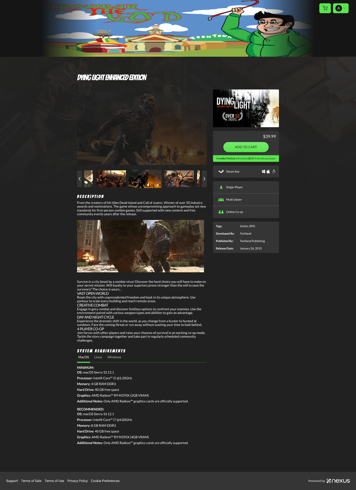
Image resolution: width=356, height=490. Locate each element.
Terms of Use (54, 481)
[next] (204, 178)
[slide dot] (112, 178)
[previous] (79, 178)
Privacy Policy (77, 481)
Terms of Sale (31, 481)
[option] (142, 128)
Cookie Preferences (105, 481)
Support (12, 481)
